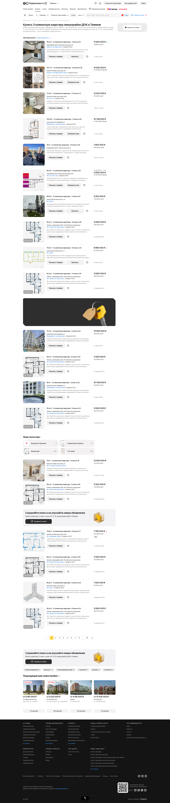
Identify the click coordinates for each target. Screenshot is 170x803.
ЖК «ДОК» (50, 201)
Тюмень (49, 225)
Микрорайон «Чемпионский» (56, 124)
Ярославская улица (64, 173)
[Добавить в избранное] (87, 56)
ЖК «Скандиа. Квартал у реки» (56, 465)
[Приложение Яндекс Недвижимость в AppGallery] (142, 790)
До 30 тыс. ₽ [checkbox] (31, 315)
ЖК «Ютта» (50, 98)
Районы (93, 729)
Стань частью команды (52, 776)
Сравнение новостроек (98, 726)
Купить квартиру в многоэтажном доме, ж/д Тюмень (107, 757)
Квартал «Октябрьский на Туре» (57, 72)
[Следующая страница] (92, 638)
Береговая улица (28, 726)
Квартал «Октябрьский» (54, 47)
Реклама (40, 776)
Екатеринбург (50, 735)
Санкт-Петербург (51, 729)
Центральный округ (74, 735)
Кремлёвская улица (29, 735)
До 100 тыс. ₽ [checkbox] (71, 315)
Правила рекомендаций (92, 776)
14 (87, 638)
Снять (70, 754)
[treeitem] (28, 9)
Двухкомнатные (28, 752)
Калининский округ (74, 726)
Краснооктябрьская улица (55, 70)
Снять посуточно (73, 752)
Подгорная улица (28, 740)
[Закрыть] (146, 15)
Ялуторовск (49, 757)
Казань (48, 737)
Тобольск (48, 752)
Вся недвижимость (29, 776)
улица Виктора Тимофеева (55, 122)
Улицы (93, 735)
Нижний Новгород (51, 740)
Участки (129, 732)
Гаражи (128, 735)
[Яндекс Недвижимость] (35, 3)
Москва (48, 726)
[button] (100, 3)
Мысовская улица (28, 737)
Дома (128, 726)
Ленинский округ (73, 729)
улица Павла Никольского (55, 199)
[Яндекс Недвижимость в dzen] (142, 776)
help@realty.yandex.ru (62, 788)
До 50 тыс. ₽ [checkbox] (44, 315)
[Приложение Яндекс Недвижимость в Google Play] (138, 790)
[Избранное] (95, 3)
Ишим (47, 760)
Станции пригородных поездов (101, 732)
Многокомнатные (28, 754)
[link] (143, 3)
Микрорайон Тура (73, 732)
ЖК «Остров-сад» (52, 175)
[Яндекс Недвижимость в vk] (139, 776)
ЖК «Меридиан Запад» (54, 536)
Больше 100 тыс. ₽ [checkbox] (34, 321)
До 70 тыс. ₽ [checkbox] (57, 315)
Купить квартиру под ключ (99, 754)
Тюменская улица (64, 148)
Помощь (105, 776)
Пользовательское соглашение (72, 776)
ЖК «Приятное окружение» (55, 227)
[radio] (55, 638)
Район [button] (126, 15)
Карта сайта (114, 776)
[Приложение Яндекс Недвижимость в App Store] (135, 790)
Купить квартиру (96, 752)
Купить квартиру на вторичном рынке (103, 760)
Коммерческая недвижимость (136, 737)
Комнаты (129, 729)
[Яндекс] (143, 799)
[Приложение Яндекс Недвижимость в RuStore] (145, 790)
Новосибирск (50, 732)
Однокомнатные (28, 760)
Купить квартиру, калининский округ (102, 763)
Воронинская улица (64, 45)
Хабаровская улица (29, 729)
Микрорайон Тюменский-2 (76, 740)
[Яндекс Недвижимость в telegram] (146, 776)
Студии (25, 757)
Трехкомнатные (28, 763)
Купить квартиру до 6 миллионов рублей (104, 766)
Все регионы (95, 737)
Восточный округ (73, 737)
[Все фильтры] (25, 15)
